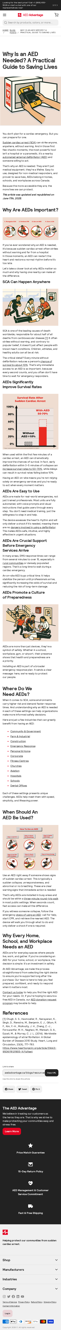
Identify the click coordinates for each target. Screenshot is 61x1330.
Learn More (12, 1131)
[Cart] (55, 15)
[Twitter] (8, 1296)
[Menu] (6, 15)
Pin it (37, 1089)
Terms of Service (10, 1302)
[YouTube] (22, 1296)
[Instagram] (4, 1296)
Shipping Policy (50, 1302)
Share (10, 1089)
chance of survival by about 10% (27, 363)
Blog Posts (13, 31)
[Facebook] (13, 1296)
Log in (7, 1313)
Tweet (24, 1089)
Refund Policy (36, 1302)
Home (5, 30)
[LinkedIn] (18, 1296)
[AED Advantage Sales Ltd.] (30, 15)
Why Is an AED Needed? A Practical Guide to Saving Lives (38, 31)
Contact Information (11, 1306)
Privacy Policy (24, 1302)
